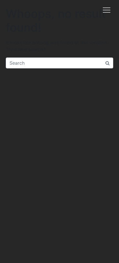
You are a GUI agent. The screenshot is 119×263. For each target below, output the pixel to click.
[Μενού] (106, 10)
